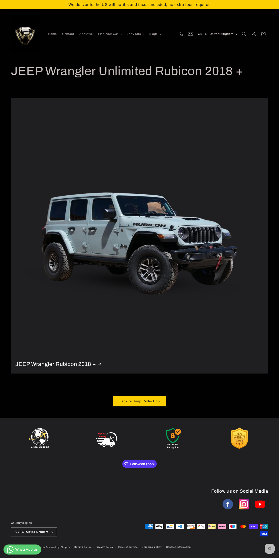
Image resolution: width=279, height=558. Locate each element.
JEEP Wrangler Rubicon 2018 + (55, 364)
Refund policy (82, 547)
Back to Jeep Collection (139, 401)
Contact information (178, 547)
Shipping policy (152, 547)
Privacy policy (104, 547)
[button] (109, 34)
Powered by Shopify (58, 547)
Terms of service (128, 547)
